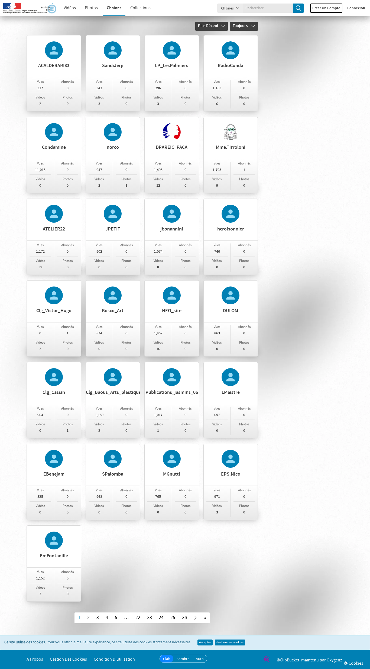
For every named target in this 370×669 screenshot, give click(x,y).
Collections (140, 8)
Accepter (205, 642)
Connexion (356, 8)
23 (149, 617)
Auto (200, 658)
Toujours (240, 26)
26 (184, 617)
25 (172, 617)
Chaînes (114, 8)
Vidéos (70, 8)
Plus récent (208, 26)
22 (137, 617)
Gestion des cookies (230, 642)
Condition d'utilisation (114, 659)
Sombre (183, 658)
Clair (166, 658)
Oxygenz (334, 660)
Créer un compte (326, 8)
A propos (35, 659)
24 (161, 617)
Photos (91, 8)
